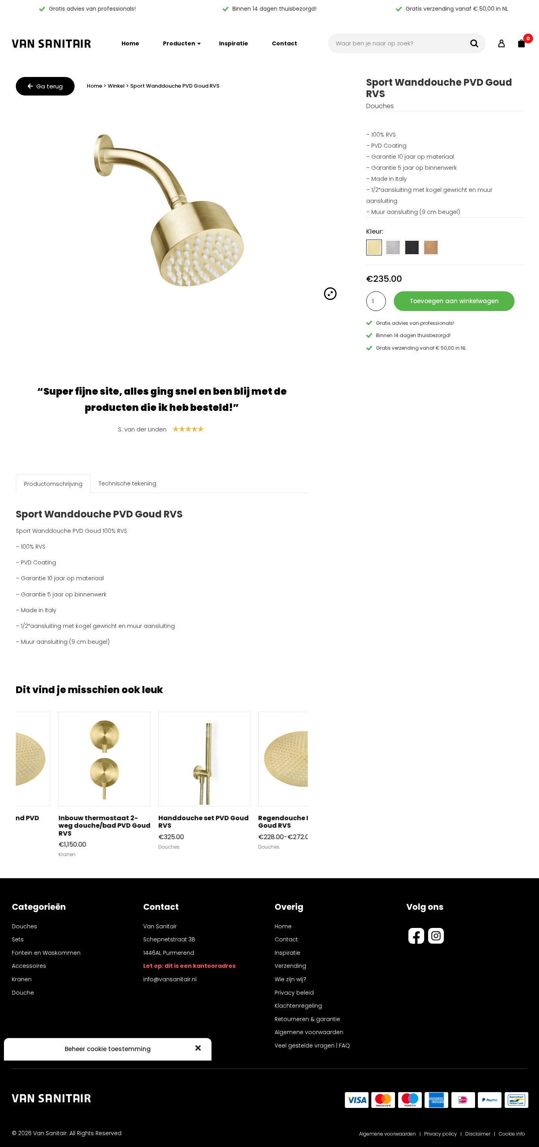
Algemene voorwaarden (309, 1032)
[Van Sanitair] (51, 44)
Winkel (116, 86)
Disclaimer (477, 1133)
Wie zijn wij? (290, 979)
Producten (179, 43)
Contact (284, 43)
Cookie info (512, 1133)
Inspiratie (233, 43)
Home (130, 43)
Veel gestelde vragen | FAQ (312, 1046)
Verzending (290, 966)
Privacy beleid (294, 993)
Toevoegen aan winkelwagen (454, 301)
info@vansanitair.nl (170, 979)
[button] (199, 1048)
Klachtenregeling (298, 1006)
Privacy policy (440, 1133)
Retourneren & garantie (307, 1019)
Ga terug (49, 86)
